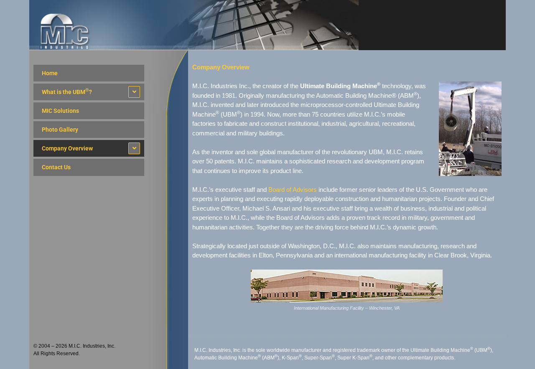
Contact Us (56, 167)
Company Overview (67, 148)
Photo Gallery (60, 129)
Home (50, 73)
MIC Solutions (60, 110)
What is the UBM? (67, 91)
